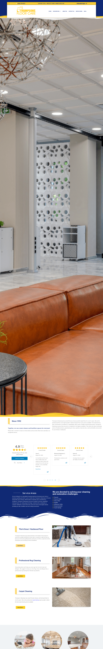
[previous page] (31, 456)
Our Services (56, 11)
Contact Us (71, 11)
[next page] (90, 456)
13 (55, 480)
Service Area (79, 11)
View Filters (19, 462)
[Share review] (48, 472)
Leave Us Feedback (19, 458)
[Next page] (59, 480)
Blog (85, 11)
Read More (38, 469)
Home (50, 11)
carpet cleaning (35, 600)
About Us (65, 11)
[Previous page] (44, 480)
